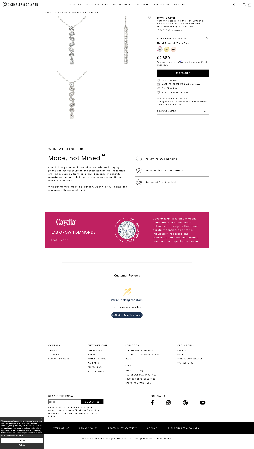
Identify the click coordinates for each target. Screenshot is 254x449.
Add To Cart (183, 73)
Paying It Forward (59, 359)
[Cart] (249, 4)
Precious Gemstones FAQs (141, 379)
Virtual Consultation (190, 359)
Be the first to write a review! (127, 315)
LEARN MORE (59, 240)
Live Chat (182, 354)
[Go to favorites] (244, 4)
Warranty (93, 363)
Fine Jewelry (61, 12)
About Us (53, 350)
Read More (188, 26)
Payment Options (97, 359)
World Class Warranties (175, 92)
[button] (234, 4)
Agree (22, 440)
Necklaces (76, 12)
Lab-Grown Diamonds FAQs (141, 375)
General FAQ (95, 367)
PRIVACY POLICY (88, 428)
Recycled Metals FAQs (138, 383)
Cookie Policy (18, 435)
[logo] (20, 5)
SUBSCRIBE (92, 401)
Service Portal (96, 371)
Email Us (182, 350)
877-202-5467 (185, 363)
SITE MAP (152, 428)
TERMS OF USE (61, 428)
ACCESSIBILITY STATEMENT (122, 428)
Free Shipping (169, 88)
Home (48, 12)
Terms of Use (75, 413)
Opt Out (22, 445)
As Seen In (54, 354)
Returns (92, 354)
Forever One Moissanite (140, 350)
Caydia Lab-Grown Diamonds (142, 354)
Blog (128, 359)
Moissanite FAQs (135, 370)
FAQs (129, 365)
